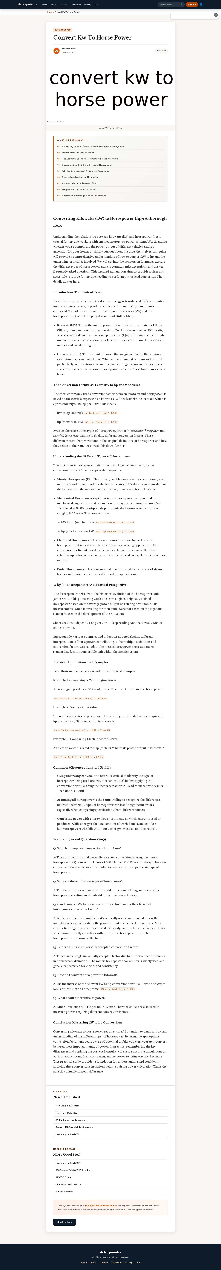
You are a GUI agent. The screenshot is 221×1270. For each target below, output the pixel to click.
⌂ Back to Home (65, 1222)
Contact (63, 4)
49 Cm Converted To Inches (70, 1119)
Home (44, 4)
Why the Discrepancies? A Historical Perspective (85, 171)
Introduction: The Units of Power (78, 152)
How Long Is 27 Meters (67, 1105)
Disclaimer (76, 4)
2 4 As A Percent (64, 1191)
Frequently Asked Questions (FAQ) (78, 189)
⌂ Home (192, 4)
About (53, 4)
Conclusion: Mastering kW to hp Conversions (84, 195)
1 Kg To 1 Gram (63, 1177)
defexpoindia (27, 4)
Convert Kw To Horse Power (101, 1205)
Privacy (87, 4)
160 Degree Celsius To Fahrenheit (73, 1170)
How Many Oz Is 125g (66, 1112)
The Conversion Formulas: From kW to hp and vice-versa (90, 158)
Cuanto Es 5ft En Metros (68, 1184)
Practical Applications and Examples (80, 177)
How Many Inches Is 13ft (68, 1163)
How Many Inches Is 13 (67, 1134)
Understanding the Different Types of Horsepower (87, 165)
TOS (96, 4)
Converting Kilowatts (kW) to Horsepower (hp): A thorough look (93, 146)
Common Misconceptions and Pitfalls (80, 183)
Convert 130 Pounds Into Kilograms (74, 1127)
